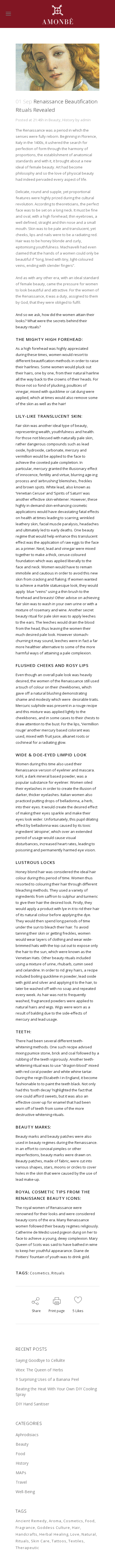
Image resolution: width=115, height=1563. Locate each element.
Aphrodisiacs (27, 1434)
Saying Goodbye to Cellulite (40, 1360)
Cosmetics (40, 1272)
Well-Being (25, 1491)
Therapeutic (27, 1547)
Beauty (55, 119)
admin (85, 119)
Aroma (55, 1520)
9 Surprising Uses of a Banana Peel (47, 1379)
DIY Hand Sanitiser (32, 1404)
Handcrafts (26, 1534)
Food (20, 1453)
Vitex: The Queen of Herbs (39, 1369)
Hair (76, 1527)
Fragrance (25, 1527)
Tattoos (59, 1540)
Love (75, 1534)
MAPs (21, 1472)
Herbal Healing (53, 1534)
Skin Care (40, 1540)
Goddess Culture (53, 1527)
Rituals (58, 1272)
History (68, 119)
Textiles (76, 1540)
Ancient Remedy (31, 1520)
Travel (21, 1482)
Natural (89, 1534)
